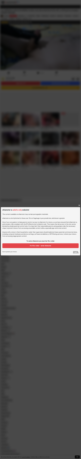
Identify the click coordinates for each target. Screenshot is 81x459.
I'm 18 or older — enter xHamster (40, 246)
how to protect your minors (9, 251)
